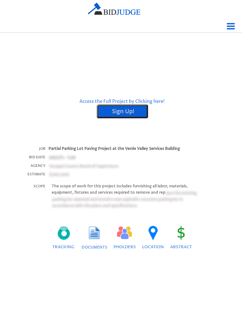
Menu (231, 23)
